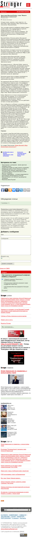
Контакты (23, 518)
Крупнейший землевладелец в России (12, 175)
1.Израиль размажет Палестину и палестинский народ (13, 280)
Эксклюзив (5, 516)
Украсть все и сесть (7, 319)
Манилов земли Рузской (8, 179)
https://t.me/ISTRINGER (9, 344)
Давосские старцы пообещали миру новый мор (15, 471)
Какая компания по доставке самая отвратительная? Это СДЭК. (11, 466)
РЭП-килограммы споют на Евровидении (13, 474)
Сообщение (4, 238)
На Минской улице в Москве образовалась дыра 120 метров (8, 153)
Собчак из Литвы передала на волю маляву (14, 316)
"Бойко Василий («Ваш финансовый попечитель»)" (14, 146)
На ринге (4, 515)
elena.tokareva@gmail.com (9, 529)
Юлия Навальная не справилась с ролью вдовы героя (14, 372)
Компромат (13, 515)
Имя (2, 234)
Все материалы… (8, 327)
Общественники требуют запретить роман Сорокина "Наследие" (13, 482)
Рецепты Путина (6, 323)
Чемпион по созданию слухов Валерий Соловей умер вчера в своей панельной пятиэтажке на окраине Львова (15, 311)
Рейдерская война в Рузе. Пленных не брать (14, 169)
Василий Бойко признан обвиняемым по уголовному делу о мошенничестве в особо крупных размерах (14, 172)
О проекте (15, 518)
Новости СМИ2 (5, 268)
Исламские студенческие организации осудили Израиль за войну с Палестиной (15, 492)
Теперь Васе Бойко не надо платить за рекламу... (16, 167)
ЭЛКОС (22, 531)
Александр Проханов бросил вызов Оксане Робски (21, 153)
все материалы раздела (23, 11)
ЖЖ (21, 344)
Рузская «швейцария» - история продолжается (15, 174)
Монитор (20, 516)
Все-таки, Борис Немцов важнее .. (11, 478)
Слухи (13, 516)
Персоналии (6, 518)
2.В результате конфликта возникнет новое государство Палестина (16, 283)
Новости (22, 515)
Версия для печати (7, 19)
